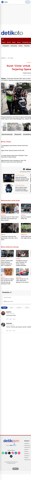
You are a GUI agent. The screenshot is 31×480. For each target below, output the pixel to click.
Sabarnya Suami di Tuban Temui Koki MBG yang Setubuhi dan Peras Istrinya (10, 218)
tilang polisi (17, 134)
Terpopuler (6, 45)
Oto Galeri (10, 58)
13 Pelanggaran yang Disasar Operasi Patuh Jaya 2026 (14, 146)
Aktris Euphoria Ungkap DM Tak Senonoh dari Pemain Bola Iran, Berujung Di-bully (7, 281)
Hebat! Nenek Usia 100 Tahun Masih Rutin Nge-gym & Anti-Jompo (22, 280)
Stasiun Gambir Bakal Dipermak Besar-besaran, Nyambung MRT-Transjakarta (7, 263)
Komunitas (14, 45)
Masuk (27, 2)
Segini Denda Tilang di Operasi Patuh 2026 (12, 150)
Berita (9, 42)
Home (3, 42)
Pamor (20, 45)
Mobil (13, 42)
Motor (19, 42)
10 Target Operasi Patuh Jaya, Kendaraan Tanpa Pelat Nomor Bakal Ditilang (14, 156)
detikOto (3, 58)
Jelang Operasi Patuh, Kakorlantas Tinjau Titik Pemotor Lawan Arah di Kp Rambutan (13, 161)
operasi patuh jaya (7, 134)
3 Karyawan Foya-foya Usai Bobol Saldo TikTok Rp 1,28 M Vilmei (9, 238)
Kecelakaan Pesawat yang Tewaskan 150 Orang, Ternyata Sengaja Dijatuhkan (21, 263)
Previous (3, 99)
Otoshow (27, 45)
